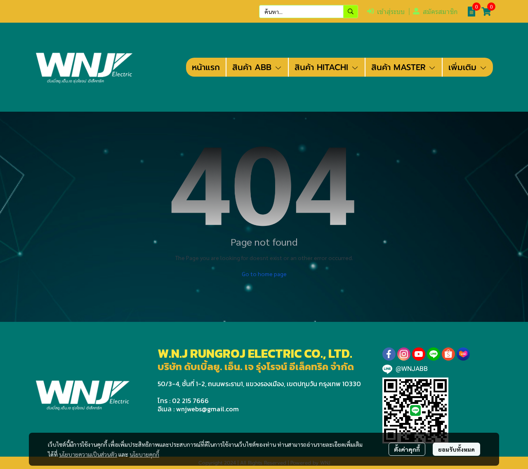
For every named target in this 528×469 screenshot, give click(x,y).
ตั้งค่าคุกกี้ (407, 449)
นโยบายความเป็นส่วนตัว (88, 454)
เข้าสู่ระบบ (391, 12)
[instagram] (403, 354)
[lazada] (463, 354)
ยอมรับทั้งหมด (456, 449)
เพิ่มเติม (463, 67)
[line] (433, 354)
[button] (308, 11)
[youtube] (418, 354)
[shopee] (448, 354)
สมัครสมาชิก (440, 12)
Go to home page (264, 273)
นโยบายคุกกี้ (144, 454)
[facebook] (389, 354)
